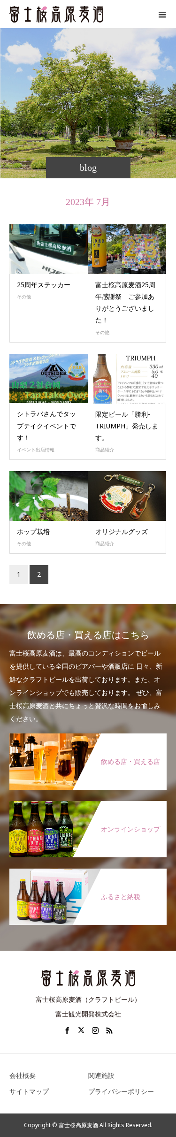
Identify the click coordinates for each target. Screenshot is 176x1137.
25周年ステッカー (43, 284)
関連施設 (101, 1075)
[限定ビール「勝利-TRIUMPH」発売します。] (127, 379)
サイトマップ (29, 1091)
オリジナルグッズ (121, 531)
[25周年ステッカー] (48, 249)
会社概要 (22, 1075)
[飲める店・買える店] (88, 738)
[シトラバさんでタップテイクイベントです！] (48, 379)
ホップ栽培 (33, 531)
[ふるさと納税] (88, 873)
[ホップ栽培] (48, 496)
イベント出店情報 (35, 449)
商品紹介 (104, 449)
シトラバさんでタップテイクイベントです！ (46, 425)
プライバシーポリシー (121, 1091)
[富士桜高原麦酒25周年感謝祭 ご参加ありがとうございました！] (127, 249)
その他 (24, 296)
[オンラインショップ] (88, 805)
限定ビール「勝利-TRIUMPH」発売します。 (126, 426)
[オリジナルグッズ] (127, 496)
